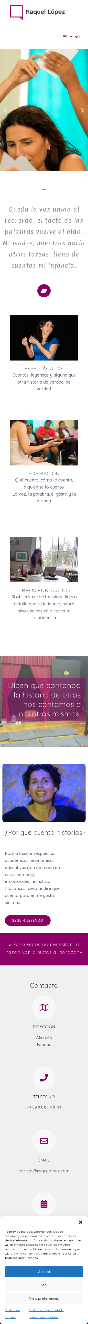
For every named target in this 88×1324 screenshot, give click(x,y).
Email (44, 1160)
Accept (44, 1271)
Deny (44, 1285)
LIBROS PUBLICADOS (44, 590)
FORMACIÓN (44, 473)
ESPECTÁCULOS (44, 368)
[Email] (44, 1140)
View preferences (44, 1298)
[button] (80, 1222)
